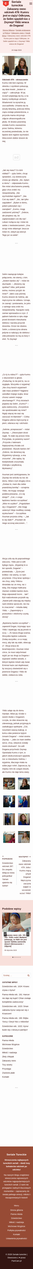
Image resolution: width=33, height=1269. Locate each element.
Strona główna (16, 1210)
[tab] (12, 957)
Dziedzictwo (7, 1048)
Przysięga (6, 1069)
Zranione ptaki (8, 1073)
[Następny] (27, 934)
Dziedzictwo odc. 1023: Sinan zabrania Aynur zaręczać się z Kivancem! (15, 1010)
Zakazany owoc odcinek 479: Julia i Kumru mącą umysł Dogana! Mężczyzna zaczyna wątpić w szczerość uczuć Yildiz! (25, 875)
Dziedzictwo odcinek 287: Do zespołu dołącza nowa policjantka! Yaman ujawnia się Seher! (8, 872)
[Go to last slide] (5, 934)
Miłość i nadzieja (9, 1052)
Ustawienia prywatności (16, 1238)
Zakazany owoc (9, 1061)
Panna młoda (8, 1040)
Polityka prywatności (16, 1230)
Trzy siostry (7, 1065)
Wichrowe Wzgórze (10, 1044)
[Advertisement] (16, 257)
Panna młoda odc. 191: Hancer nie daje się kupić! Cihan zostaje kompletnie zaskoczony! (16, 998)
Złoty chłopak (8, 1056)
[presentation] (16, 922)
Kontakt (5, 1077)
